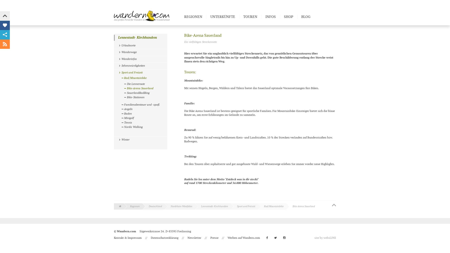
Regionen (135, 206)
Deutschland (155, 206)
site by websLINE (325, 238)
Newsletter (194, 238)
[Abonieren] (5, 44)
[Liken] (5, 25)
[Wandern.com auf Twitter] (277, 238)
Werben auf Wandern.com (244, 238)
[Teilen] (5, 35)
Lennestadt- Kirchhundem (137, 38)
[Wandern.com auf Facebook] (268, 238)
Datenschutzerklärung (164, 238)
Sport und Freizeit (246, 206)
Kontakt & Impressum (128, 238)
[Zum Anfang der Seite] (334, 205)
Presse (214, 238)
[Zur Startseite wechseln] (147, 16)
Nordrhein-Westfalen (181, 206)
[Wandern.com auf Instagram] (285, 238)
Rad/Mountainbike (274, 206)
